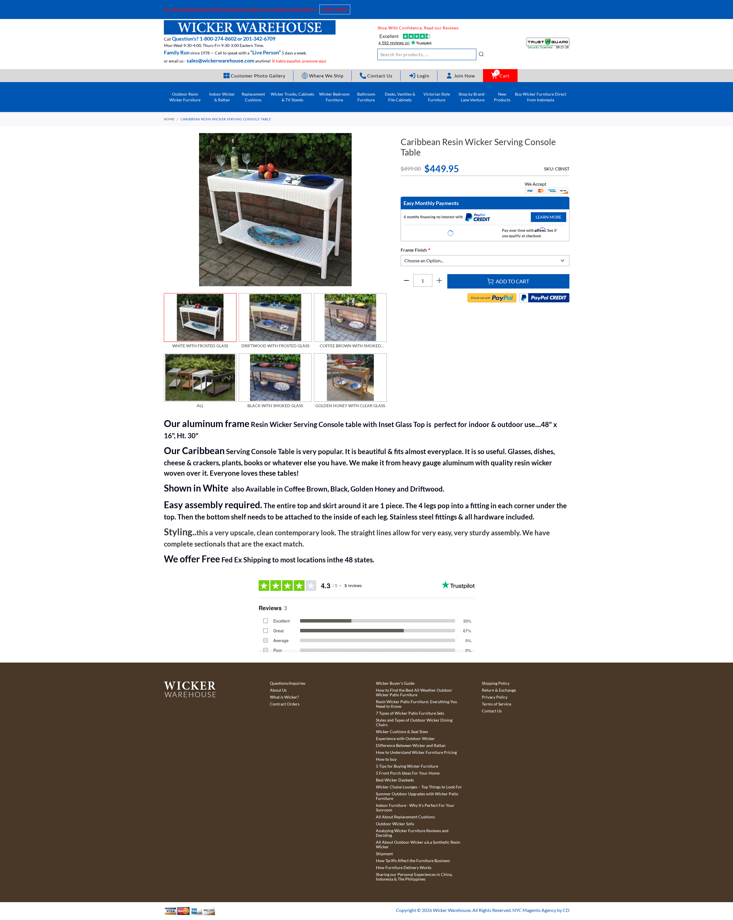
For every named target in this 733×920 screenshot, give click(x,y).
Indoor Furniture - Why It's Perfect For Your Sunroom (415, 807)
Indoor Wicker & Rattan (222, 97)
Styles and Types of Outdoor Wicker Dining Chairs (414, 722)
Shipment (384, 853)
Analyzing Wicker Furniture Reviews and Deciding (412, 833)
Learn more (548, 217)
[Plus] (439, 280)
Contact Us (492, 711)
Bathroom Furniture (366, 97)
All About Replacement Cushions (405, 817)
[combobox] (431, 54)
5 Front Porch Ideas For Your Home (408, 773)
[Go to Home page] (250, 27)
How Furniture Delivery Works (403, 867)
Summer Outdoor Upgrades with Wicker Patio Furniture (417, 796)
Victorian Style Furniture (436, 97)
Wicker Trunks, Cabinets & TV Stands (292, 97)
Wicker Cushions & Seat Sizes (402, 731)
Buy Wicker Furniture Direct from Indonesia (540, 97)
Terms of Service (496, 704)
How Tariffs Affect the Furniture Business (413, 860)
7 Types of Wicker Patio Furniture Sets (410, 713)
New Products (502, 97)
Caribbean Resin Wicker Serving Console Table (226, 119)
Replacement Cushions (253, 97)
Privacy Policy (494, 697)
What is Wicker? (284, 697)
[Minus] (406, 280)
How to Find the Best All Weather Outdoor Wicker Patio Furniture (414, 692)
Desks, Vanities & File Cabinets (400, 97)
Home (169, 119)
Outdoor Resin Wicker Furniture (184, 97)
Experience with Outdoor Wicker (405, 738)
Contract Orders (285, 704)
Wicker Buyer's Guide (395, 683)
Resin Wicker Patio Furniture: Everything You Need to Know (416, 704)
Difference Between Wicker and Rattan (411, 745)
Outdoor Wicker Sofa (395, 824)
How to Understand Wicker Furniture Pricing (416, 752)
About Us (278, 690)
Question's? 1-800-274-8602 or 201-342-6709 (223, 38)
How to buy (386, 759)
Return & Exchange (499, 690)
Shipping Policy (495, 683)
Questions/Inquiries (287, 683)
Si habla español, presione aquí (299, 60)
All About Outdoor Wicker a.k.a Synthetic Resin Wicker (418, 844)
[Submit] (481, 54)
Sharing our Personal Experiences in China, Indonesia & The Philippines (414, 876)
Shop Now (335, 9)
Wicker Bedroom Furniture (334, 97)
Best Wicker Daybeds (395, 780)
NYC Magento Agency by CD (540, 910)
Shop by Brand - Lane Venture (473, 97)
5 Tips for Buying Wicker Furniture (407, 766)
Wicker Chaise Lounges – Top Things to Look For (419, 787)
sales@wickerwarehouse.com (220, 60)
